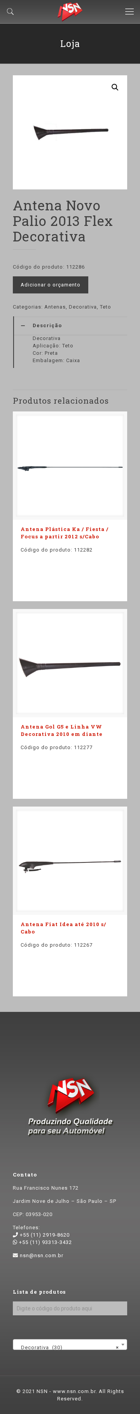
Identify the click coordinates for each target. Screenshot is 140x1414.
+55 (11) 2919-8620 (44, 1235)
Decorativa (83, 307)
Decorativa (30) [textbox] (67, 1347)
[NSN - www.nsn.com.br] (70, 11)
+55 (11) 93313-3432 (45, 1242)
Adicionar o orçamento (50, 285)
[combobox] (70, 1344)
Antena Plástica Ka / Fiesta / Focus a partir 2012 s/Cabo (64, 533)
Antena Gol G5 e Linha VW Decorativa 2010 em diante (62, 730)
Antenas (55, 307)
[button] (115, 87)
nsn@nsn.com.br (41, 1255)
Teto (105, 307)
